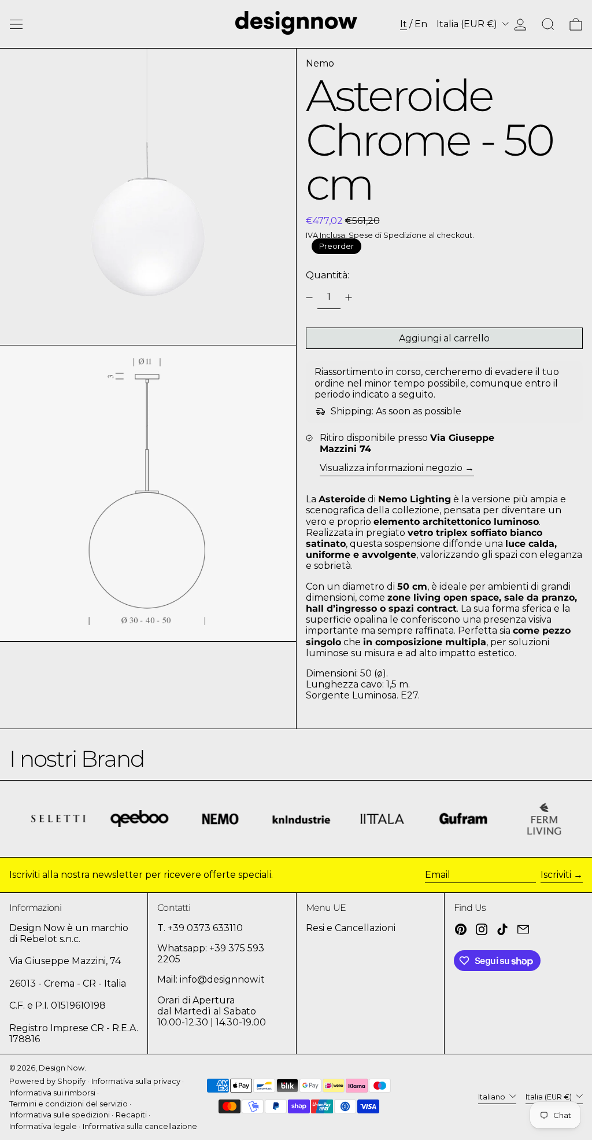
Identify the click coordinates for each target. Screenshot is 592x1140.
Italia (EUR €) (468, 24)
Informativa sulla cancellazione (140, 1126)
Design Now (61, 1068)
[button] (548, 24)
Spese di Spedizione (388, 235)
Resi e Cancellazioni (350, 927)
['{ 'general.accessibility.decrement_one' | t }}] (309, 297)
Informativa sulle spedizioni (59, 1114)
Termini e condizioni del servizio (68, 1103)
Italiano (492, 1097)
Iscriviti (556, 874)
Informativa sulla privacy (135, 1081)
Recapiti (131, 1114)
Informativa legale (43, 1126)
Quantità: (327, 275)
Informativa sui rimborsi (52, 1092)
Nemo (320, 63)
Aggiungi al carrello (444, 338)
